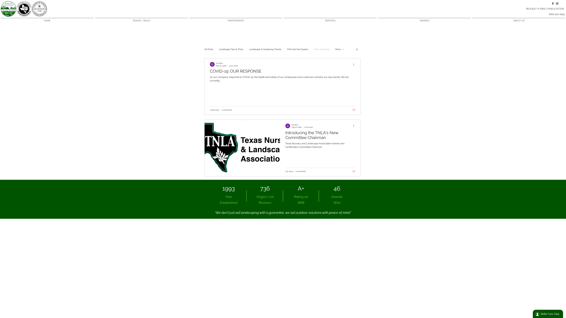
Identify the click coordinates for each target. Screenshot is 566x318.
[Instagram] (557, 3)
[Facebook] (553, 3)
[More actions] (355, 64)
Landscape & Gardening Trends (265, 49)
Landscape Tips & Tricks (231, 49)
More (338, 49)
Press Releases (321, 49)
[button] (357, 49)
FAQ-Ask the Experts (297, 49)
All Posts (208, 49)
